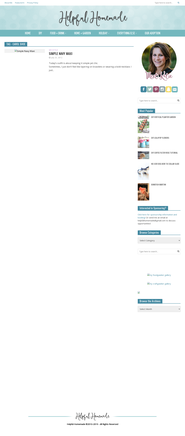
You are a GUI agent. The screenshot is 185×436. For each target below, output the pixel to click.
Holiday (103, 33)
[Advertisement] (158, 358)
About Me (8, 2)
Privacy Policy (32, 2)
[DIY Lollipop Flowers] (143, 142)
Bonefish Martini (158, 184)
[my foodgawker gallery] (159, 274)
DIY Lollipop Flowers (160, 137)
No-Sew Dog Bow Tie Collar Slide (165, 164)
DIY (40, 33)
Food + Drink (57, 33)
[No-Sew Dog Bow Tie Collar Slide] (143, 171)
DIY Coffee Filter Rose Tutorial (164, 152)
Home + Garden (82, 33)
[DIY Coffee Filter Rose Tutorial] (143, 155)
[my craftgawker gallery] (159, 283)
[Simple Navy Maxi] (25, 50)
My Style (53, 50)
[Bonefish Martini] (143, 191)
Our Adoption (152, 33)
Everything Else (126, 33)
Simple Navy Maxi (60, 53)
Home (28, 33)
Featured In (19, 2)
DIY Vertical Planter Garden (163, 117)
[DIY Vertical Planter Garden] (143, 124)
